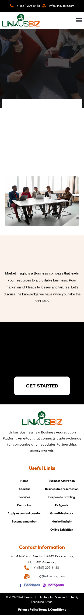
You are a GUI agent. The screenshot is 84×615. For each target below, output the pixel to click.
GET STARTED (42, 385)
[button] (79, 20)
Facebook (31, 585)
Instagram (55, 585)
